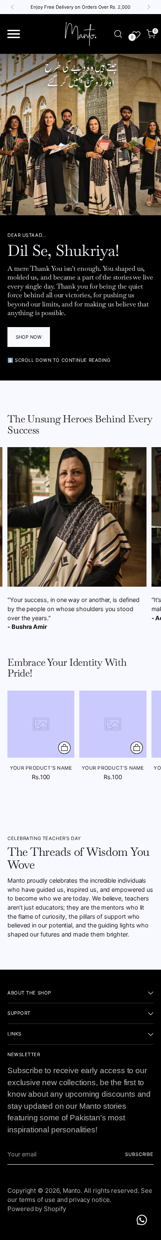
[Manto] (80, 34)
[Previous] (12, 7)
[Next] (149, 7)
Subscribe (139, 1154)
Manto (72, 1190)
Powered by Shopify (36, 1209)
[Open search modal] (117, 34)
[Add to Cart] (64, 748)
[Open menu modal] (13, 34)
